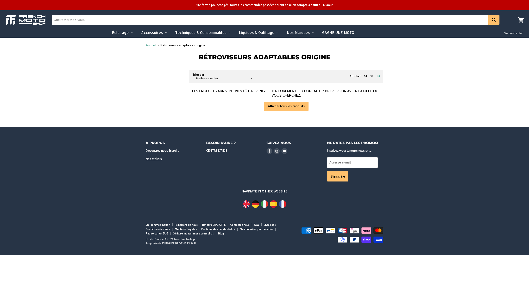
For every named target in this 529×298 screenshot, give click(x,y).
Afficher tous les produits (286, 106)
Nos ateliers (154, 159)
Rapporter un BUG (157, 233)
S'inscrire (337, 176)
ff (25, 19)
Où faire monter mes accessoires (193, 233)
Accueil (151, 45)
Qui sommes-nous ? (158, 224)
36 (371, 76)
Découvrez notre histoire (162, 151)
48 (378, 76)
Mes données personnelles (256, 229)
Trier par (198, 75)
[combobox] (270, 20)
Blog (221, 233)
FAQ (256, 224)
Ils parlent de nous (186, 224)
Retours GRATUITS (214, 224)
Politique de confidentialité (218, 229)
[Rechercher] (493, 20)
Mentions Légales (186, 229)
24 (365, 76)
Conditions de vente (158, 229)
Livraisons (270, 224)
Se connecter (513, 33)
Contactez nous (239, 224)
